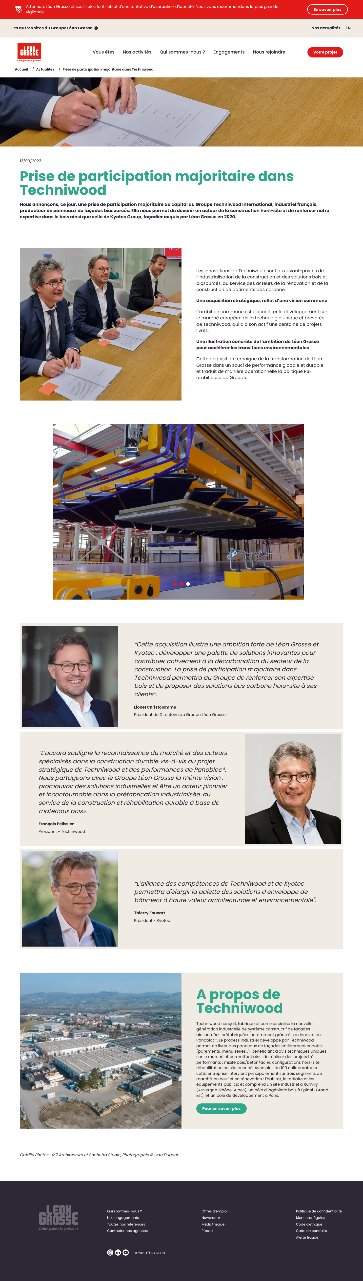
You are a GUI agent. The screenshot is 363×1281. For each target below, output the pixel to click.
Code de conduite (311, 1230)
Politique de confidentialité (319, 1211)
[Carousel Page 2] (181, 584)
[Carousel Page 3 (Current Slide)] (188, 584)
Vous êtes (103, 52)
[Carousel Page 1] (175, 584)
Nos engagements (123, 1217)
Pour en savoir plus (221, 1108)
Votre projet (325, 52)
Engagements (229, 52)
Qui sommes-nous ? (182, 52)
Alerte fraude (307, 1237)
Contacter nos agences (127, 1230)
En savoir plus (328, 9)
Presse (207, 1230)
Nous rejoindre (269, 52)
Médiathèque (213, 1224)
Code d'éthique (309, 1224)
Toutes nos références (126, 1224)
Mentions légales (310, 1217)
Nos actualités (326, 28)
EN (348, 28)
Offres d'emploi (214, 1211)
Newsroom (211, 1217)
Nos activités (137, 52)
